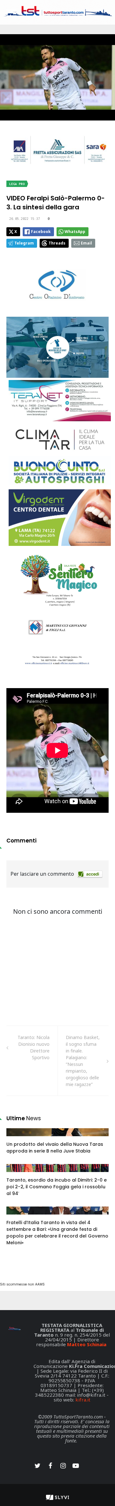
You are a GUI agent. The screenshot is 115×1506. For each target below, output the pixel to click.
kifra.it (82, 1399)
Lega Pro (17, 184)
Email (86, 243)
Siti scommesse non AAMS (22, 1284)
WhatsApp (75, 231)
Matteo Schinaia (86, 1344)
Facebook (41, 231)
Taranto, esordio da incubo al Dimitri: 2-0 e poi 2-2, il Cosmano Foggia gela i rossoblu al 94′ (56, 1187)
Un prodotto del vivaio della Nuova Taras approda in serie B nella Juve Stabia (54, 1147)
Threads (57, 243)
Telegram (24, 243)
